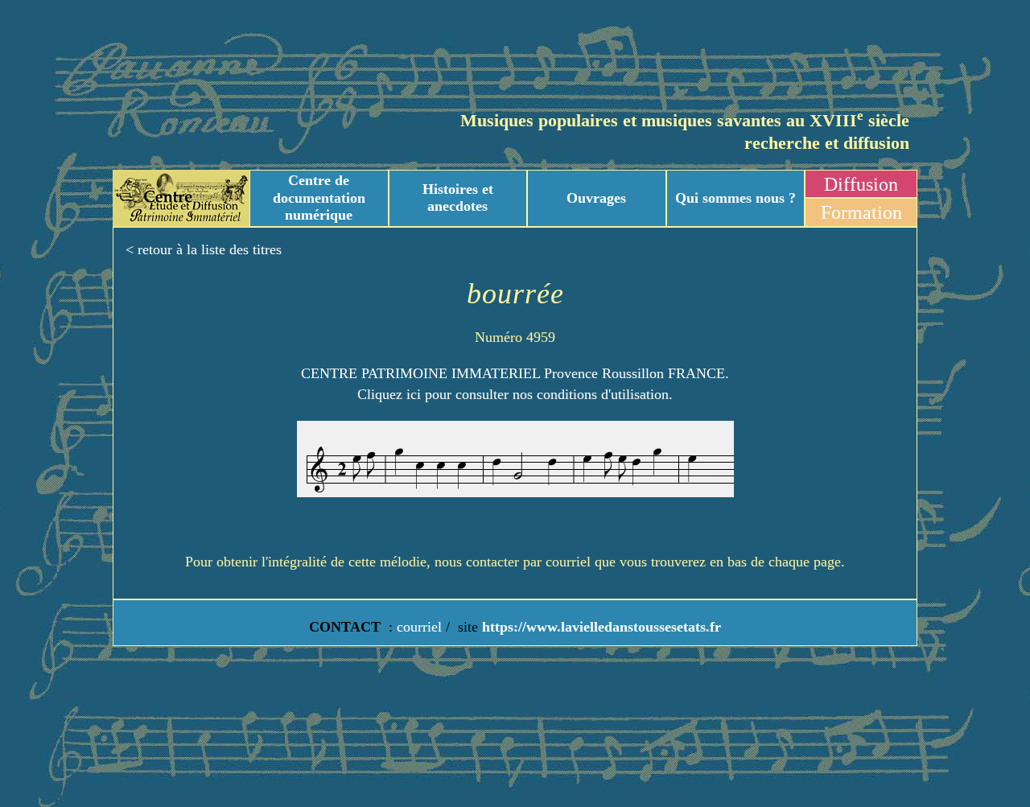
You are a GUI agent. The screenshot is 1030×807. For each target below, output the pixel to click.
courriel (419, 627)
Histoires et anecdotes (457, 198)
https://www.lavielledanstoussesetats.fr (599, 627)
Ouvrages (596, 198)
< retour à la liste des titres (204, 249)
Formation (861, 212)
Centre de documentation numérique (319, 197)
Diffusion (861, 184)
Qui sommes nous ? (735, 198)
